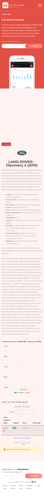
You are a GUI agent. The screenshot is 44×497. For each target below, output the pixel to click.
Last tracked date (7, 420)
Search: (11, 412)
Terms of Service (13, 487)
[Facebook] (32, 482)
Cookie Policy (21, 487)
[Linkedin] (35, 482)
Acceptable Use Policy (29, 487)
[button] (16, 393)
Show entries (22, 406)
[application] (22, 367)
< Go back (6, 144)
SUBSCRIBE (34, 46)
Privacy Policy (5, 487)
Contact (38, 485)
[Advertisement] (22, 119)
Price (24, 423)
